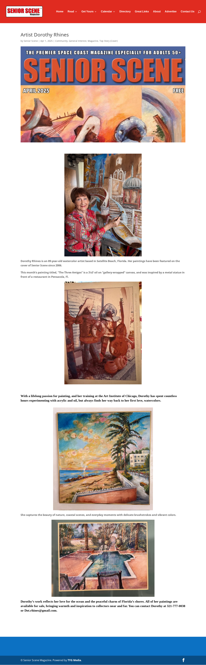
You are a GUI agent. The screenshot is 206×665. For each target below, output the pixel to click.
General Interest (77, 40)
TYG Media (74, 660)
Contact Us (187, 11)
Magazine (93, 40)
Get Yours (87, 11)
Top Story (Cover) (108, 40)
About (157, 11)
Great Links (142, 11)
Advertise (171, 11)
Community (61, 40)
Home (59, 11)
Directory (125, 11)
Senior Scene (31, 40)
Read (71, 11)
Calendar (106, 11)
